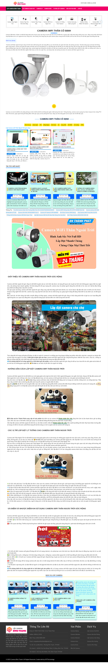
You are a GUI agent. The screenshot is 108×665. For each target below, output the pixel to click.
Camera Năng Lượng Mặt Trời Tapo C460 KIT (17, 149)
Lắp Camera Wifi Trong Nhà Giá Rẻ (87, 212)
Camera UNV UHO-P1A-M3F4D (62, 147)
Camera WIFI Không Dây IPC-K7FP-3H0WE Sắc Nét (70, 210)
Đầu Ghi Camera (75, 648)
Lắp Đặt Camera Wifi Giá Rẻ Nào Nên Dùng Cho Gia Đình (49, 215)
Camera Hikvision (75, 634)
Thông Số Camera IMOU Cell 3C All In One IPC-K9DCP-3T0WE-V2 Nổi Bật (86, 189)
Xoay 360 (63, 125)
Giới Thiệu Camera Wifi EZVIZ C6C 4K (77, 215)
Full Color (53, 125)
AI (58, 125)
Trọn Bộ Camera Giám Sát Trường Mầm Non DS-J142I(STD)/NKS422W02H (34, 210)
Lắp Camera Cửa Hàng (93, 638)
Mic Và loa (28, 125)
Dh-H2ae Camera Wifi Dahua (68, 212)
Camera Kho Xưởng (92, 641)
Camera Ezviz (74, 644)
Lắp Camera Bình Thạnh (14, 8)
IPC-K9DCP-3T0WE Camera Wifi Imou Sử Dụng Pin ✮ (39, 147)
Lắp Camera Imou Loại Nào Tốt (62, 599)
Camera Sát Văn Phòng (93, 634)
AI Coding (76, 125)
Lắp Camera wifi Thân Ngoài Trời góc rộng (18, 128)
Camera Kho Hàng (92, 644)
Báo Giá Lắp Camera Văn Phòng (86, 600)
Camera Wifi (48, 8)
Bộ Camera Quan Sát (28, 8)
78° (40, 125)
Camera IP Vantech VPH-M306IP (49, 212)
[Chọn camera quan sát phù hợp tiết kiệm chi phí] (100, 21)
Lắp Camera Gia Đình (93, 631)
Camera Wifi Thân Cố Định (54, 30)
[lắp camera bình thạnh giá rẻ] (20, 3)
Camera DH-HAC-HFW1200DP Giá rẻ (28, 212)
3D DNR (70, 125)
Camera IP (40, 8)
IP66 (82, 125)
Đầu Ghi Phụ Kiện (71, 8)
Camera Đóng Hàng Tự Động (17, 599)
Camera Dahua (75, 631)
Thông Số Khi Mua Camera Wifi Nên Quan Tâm (19, 215)
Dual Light (35, 125)
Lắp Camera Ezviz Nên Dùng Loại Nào (40, 599)
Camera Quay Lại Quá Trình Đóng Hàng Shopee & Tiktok (40, 189)
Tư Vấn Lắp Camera (59, 8)
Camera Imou (74, 641)
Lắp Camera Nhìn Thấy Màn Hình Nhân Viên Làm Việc (63, 189)
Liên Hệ (80, 8)
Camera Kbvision (75, 638)
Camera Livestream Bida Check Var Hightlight (17, 189)
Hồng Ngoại (46, 125)
